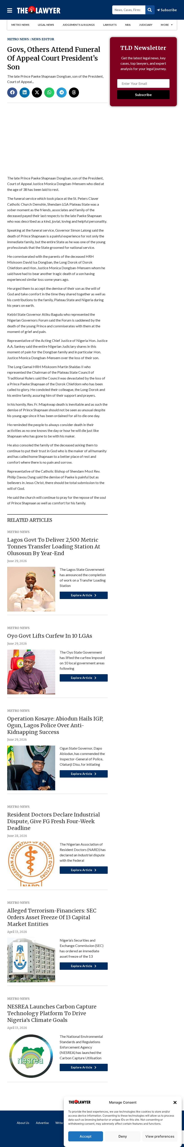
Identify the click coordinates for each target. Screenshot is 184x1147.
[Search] (150, 9)
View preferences (159, 1136)
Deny (122, 1136)
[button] (175, 1102)
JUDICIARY (145, 24)
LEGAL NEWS (46, 24)
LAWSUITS (110, 24)
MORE (165, 24)
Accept (86, 1136)
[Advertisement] (143, 146)
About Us (23, 1123)
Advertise (42, 1123)
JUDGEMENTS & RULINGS (79, 24)
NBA (128, 24)
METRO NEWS (20, 24)
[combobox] (128, 9)
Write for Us (63, 1123)
